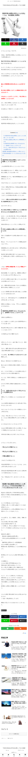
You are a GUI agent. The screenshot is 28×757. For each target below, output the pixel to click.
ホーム (7, 750)
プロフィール (21, 750)
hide (16, 132)
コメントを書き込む (14, 733)
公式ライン (14, 752)
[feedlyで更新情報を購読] (7, 628)
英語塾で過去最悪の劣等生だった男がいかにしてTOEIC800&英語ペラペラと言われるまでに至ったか (14, 153)
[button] (22, 43)
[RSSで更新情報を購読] (20, 628)
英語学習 (4, 610)
